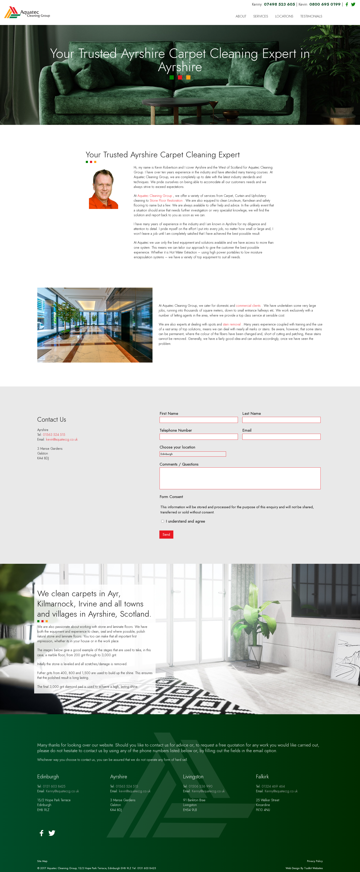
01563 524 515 (54, 434)
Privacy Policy (315, 861)
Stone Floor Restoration (167, 200)
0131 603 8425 (54, 786)
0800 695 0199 (325, 4)
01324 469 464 (273, 786)
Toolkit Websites (313, 868)
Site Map (42, 861)
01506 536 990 (200, 786)
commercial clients (249, 305)
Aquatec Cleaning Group (155, 195)
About (241, 16)
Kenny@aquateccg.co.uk (62, 791)
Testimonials (311, 16)
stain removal (232, 324)
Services (260, 16)
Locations (284, 16)
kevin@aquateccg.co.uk (62, 439)
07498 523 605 (280, 4)
